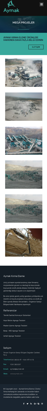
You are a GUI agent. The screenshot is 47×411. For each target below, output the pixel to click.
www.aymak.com (16, 374)
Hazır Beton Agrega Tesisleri (14, 320)
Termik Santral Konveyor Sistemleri (17, 315)
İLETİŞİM (36, 47)
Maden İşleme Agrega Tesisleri (15, 326)
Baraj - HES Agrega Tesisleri (14, 331)
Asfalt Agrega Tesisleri (12, 336)
